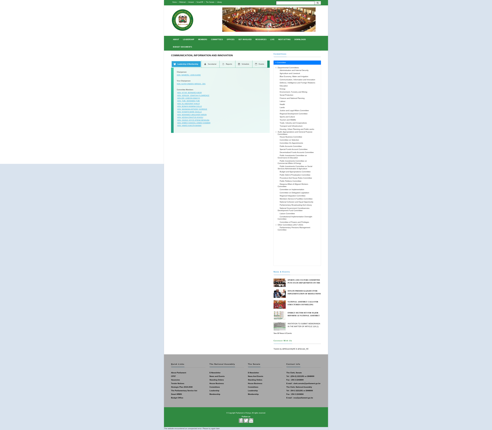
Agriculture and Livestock (290, 73)
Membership (214, 394)
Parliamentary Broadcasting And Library (296, 205)
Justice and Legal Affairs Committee (294, 110)
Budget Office (177, 398)
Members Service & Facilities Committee (296, 199)
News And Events (255, 376)
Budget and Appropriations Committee (295, 172)
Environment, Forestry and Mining (293, 92)
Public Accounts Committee (291, 146)
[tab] (297, 63)
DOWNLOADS (300, 39)
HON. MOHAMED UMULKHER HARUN (192, 115)
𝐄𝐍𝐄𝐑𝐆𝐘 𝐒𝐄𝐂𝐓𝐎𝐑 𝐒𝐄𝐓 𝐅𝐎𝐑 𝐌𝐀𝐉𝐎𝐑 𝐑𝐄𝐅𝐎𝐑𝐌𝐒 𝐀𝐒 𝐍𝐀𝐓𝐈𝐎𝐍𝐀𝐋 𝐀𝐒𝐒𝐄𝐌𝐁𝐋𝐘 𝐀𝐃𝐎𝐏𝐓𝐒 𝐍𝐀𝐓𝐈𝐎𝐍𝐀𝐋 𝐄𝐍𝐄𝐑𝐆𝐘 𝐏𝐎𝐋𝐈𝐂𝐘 (304, 315)
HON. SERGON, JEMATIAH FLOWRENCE (193, 96)
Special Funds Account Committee (294, 149)
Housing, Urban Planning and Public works (297, 129)
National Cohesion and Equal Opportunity (296, 202)
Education (284, 86)
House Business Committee (291, 137)
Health (282, 104)
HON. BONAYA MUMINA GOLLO (189, 106)
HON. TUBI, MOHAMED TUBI (188, 101)
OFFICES (231, 39)
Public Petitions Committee (290, 181)
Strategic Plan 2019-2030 (182, 387)
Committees (214, 387)
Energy (282, 89)
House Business (216, 383)
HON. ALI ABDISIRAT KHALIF (188, 104)
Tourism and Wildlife (288, 120)
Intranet (191, 2)
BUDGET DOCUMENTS (182, 47)
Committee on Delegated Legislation (294, 193)
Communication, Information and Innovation (297, 80)
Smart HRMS (176, 394)
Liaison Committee (287, 214)
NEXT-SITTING (284, 39)
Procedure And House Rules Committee (296, 178)
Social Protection (286, 95)
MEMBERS (202, 39)
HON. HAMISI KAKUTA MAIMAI (189, 126)
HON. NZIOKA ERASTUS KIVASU (190, 117)
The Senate (210, 2)
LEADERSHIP (188, 39)
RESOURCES (261, 39)
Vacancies (175, 380)
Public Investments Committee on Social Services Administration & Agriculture (295, 167)
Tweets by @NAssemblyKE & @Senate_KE (291, 349)
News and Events (217, 376)
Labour (282, 101)
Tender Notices (177, 383)
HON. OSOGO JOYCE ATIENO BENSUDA (193, 120)
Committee (281, 62)
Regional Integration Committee (292, 196)
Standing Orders (216, 380)
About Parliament (178, 373)
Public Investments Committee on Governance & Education (292, 156)
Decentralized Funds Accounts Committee (297, 152)
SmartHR (199, 2)
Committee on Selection (289, 140)
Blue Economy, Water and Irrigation (294, 76)
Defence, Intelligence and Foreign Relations (297, 83)
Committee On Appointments (291, 143)
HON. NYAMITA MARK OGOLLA (189, 112)
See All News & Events (283, 333)
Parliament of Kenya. (243, 413)
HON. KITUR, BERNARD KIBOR (189, 93)
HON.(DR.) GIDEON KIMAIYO (188, 98)
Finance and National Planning (292, 98)
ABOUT (176, 39)
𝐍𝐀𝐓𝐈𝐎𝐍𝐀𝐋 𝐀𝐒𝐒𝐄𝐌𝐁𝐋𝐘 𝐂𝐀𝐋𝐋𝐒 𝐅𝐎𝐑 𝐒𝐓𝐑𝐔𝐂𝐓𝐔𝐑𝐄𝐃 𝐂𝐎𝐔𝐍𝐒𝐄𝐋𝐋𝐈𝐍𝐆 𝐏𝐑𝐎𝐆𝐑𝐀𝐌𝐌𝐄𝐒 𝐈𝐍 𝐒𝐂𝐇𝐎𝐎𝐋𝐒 (303, 304)
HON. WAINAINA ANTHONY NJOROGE (192, 109)
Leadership (214, 391)
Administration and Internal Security (294, 70)
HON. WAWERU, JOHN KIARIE (189, 75)
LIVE (272, 39)
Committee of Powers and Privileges (294, 222)
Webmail (182, 2)
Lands (282, 107)
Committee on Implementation (292, 189)
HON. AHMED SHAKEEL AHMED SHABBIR (193, 123)
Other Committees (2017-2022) (290, 225)
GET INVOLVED (245, 39)
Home (174, 2)
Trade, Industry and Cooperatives (293, 123)
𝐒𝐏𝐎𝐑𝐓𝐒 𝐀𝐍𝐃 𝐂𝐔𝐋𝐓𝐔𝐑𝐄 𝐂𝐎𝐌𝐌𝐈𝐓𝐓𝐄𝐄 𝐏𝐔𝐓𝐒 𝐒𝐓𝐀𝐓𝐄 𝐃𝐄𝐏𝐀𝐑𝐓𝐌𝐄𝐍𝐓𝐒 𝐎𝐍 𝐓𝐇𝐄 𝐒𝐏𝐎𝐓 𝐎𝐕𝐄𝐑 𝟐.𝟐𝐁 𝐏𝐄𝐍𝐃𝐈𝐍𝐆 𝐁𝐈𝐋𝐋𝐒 (304, 283)
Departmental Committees (288, 68)
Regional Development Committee (294, 114)
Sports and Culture (287, 117)
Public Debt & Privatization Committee (295, 175)
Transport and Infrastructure (291, 126)
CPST (173, 376)
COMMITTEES (217, 39)
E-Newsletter (215, 373)
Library (219, 2)
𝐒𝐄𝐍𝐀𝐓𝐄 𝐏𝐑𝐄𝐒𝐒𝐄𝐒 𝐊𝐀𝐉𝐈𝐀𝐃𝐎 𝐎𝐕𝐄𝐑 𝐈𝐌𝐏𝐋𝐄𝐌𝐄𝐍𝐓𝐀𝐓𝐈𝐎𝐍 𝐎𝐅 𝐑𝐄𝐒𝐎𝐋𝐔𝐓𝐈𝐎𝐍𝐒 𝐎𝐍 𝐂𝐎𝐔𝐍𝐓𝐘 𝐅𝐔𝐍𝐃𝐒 (304, 294)
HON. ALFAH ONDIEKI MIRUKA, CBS (191, 84)
